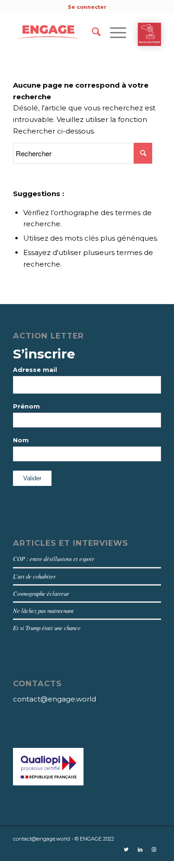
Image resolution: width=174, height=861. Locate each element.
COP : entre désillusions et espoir (53, 558)
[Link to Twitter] (126, 849)
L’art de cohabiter (34, 576)
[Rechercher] (92, 32)
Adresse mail (37, 369)
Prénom (26, 406)
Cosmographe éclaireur (41, 593)
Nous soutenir (149, 34)
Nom (21, 440)
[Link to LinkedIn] (140, 849)
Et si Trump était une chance (47, 627)
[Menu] (113, 32)
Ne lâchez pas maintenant (43, 610)
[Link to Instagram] (154, 849)
